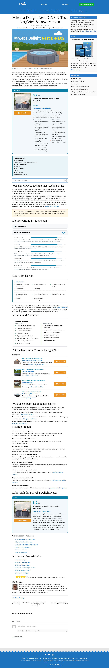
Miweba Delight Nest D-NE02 (42, 108)
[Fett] (19, 631)
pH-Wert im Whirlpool (22, 573)
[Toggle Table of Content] (64, 180)
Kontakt (45, 658)
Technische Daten (20, 226)
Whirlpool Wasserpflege (19, 423)
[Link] (35, 631)
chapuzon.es (49, 665)
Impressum (75, 658)
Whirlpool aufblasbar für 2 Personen (26, 545)
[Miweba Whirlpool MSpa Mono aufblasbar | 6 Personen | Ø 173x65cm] (17, 361)
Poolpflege (65, 4)
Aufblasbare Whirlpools (78, 81)
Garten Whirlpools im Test (23, 547)
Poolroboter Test (76, 78)
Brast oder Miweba (21, 552)
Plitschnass (20, 28)
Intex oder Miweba (21, 550)
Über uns (39, 658)
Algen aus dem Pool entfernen (80, 86)
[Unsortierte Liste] (29, 631)
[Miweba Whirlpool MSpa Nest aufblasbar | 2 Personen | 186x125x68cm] (22, 101)
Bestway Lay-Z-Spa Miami (30, 394)
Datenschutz (83, 658)
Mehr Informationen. (60, 662)
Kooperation (67, 658)
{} (37, 630)
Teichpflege (60, 658)
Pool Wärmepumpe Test (78, 94)
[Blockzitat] (31, 631)
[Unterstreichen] (23, 631)
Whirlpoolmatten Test (60, 307)
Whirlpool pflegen (20, 560)
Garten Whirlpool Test (37, 387)
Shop (49, 658)
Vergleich (54, 658)
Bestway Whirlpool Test (28, 398)
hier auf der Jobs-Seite (89, 31)
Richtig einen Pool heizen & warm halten (83, 92)
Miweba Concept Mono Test (36, 364)
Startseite (44, 4)
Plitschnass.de (32, 658)
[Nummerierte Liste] (27, 631)
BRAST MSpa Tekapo (28, 371)
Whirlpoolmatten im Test (23, 570)
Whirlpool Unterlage (27, 414)
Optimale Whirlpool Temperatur (57, 488)
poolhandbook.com (58, 665)
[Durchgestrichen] (25, 631)
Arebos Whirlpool (27, 383)
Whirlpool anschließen (30, 419)
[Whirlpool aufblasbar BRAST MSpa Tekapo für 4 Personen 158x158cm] (17, 372)
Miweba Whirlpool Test (51, 206)
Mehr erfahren (75, 70)
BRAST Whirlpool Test (32, 376)
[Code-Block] (33, 631)
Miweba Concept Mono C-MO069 (32, 360)
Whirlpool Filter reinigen (22, 565)
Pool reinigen (75, 84)
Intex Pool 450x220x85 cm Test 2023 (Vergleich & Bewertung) (39, 603)
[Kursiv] (21, 631)
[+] (39, 630)
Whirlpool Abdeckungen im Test (25, 568)
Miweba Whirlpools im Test (23, 542)
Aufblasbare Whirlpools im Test (25, 539)
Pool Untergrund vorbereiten (79, 89)
